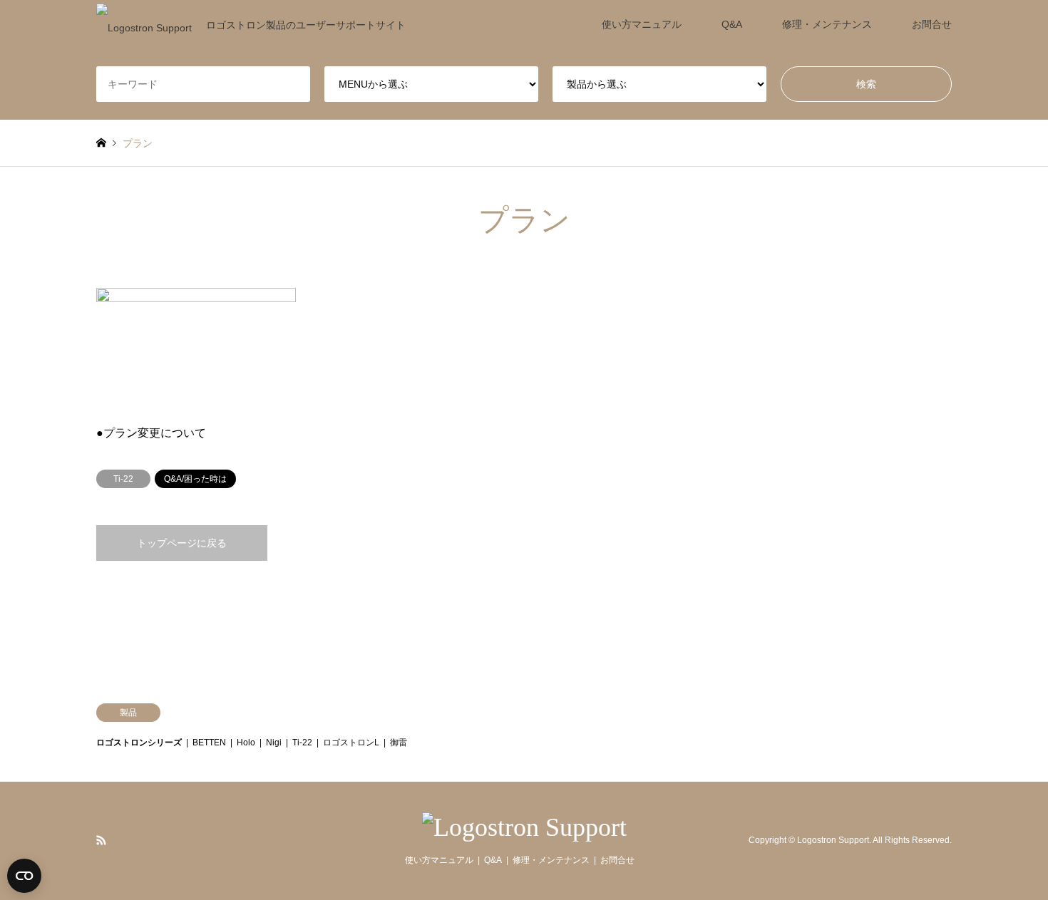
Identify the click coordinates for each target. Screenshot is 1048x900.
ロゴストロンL (351, 743)
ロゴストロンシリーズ (139, 743)
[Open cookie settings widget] (24, 876)
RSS (101, 840)
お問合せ (932, 24)
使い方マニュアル (642, 24)
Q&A (731, 24)
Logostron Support (833, 840)
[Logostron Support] (524, 827)
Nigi (274, 743)
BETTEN (209, 743)
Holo (246, 743)
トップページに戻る (182, 543)
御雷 (398, 743)
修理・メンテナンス (827, 24)
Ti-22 (302, 743)
